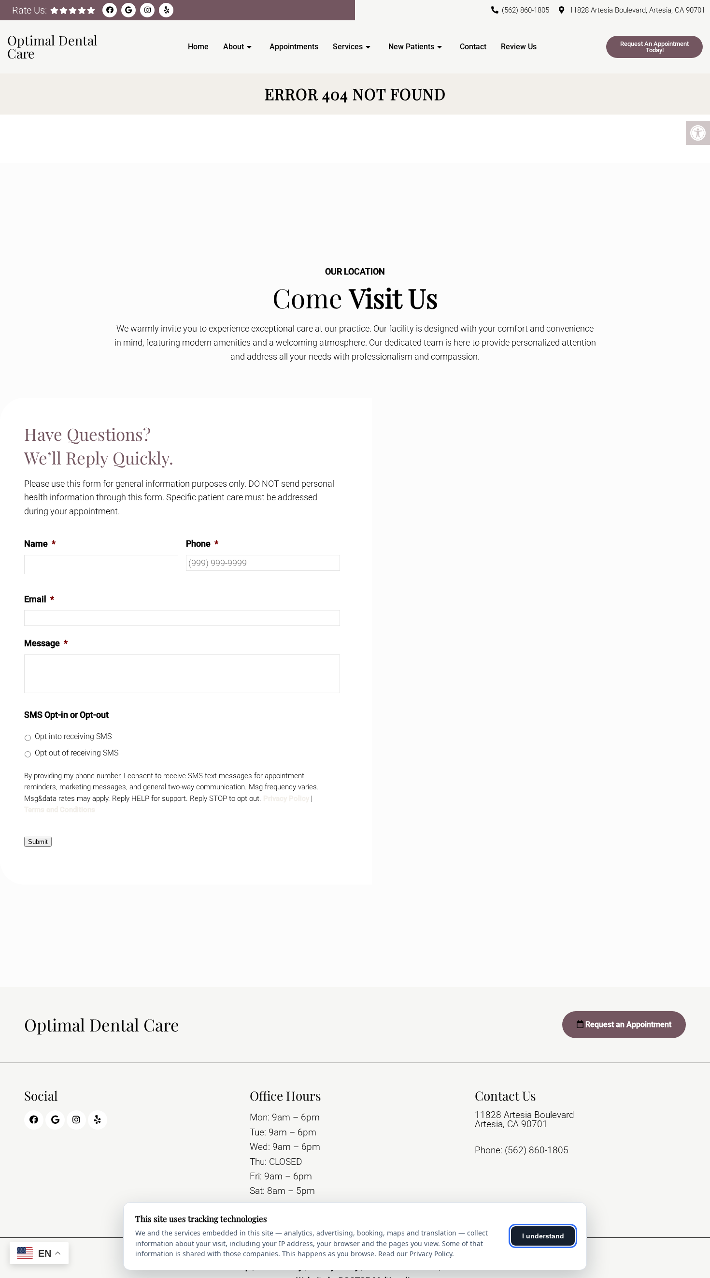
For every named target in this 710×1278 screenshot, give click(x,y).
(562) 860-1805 (525, 10)
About (233, 46)
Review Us (519, 46)
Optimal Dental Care (52, 46)
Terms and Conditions (59, 809)
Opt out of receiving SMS (76, 752)
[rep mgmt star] (91, 10)
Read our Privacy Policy (415, 1253)
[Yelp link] (166, 10)
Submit (38, 841)
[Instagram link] (147, 10)
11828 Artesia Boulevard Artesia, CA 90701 (524, 1119)
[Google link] (128, 10)
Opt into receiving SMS (73, 736)
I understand (543, 1236)
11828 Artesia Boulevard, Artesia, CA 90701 (637, 10)
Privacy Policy (286, 798)
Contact (473, 46)
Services (348, 46)
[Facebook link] (109, 10)
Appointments (294, 46)
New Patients (411, 46)
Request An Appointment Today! (654, 47)
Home (198, 46)
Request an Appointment (627, 1024)
